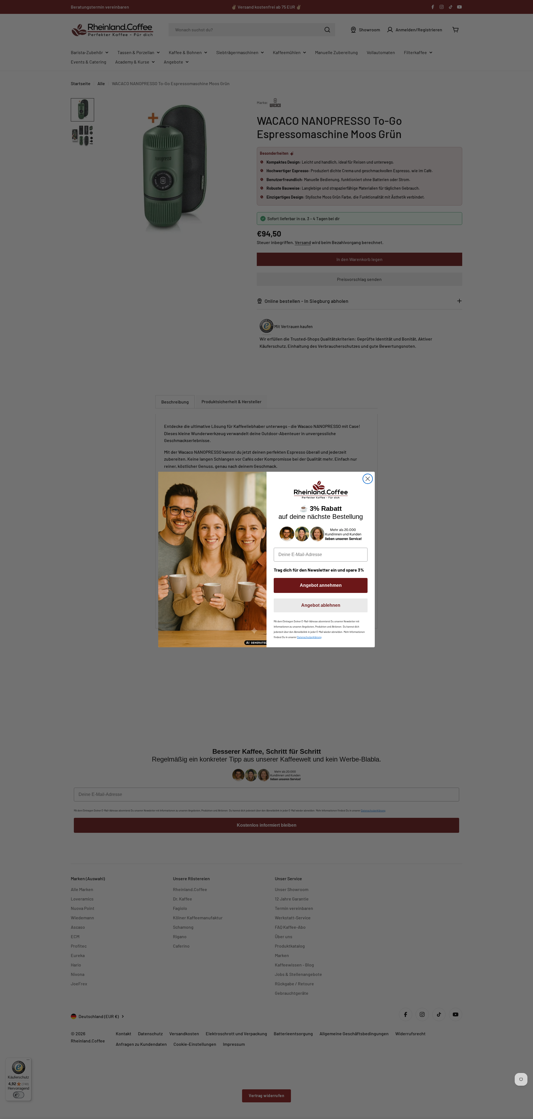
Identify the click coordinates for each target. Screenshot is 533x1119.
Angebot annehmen (321, 585)
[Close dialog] (368, 479)
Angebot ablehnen (320, 605)
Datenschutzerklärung (309, 637)
